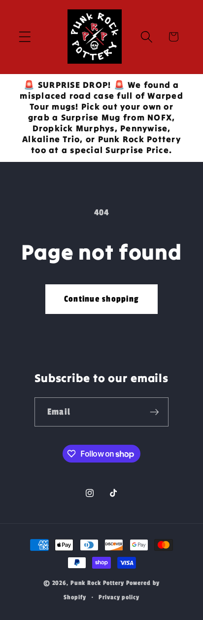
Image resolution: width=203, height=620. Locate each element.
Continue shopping (101, 299)
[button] (24, 36)
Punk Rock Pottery (97, 583)
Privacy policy (119, 597)
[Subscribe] (154, 411)
